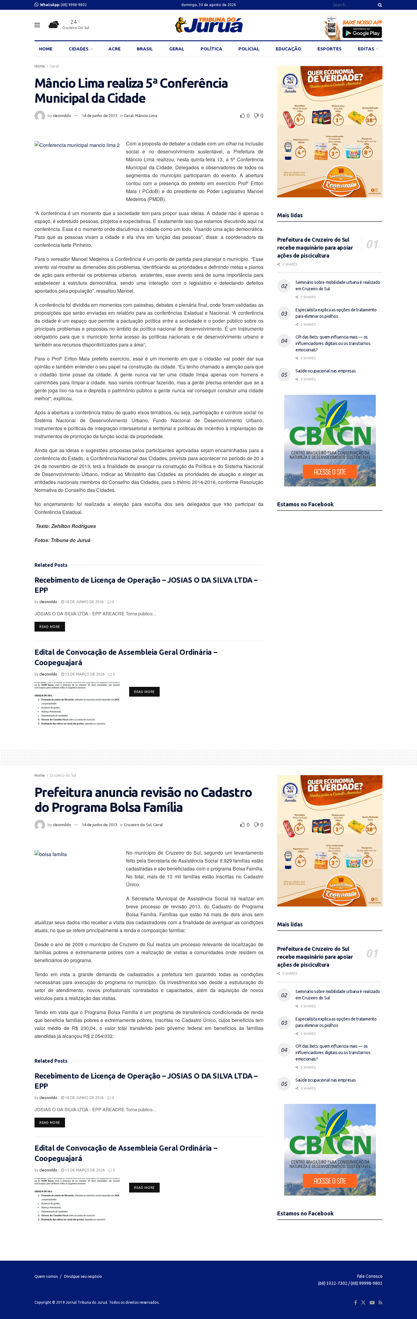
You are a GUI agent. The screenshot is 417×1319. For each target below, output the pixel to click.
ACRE (114, 48)
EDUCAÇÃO (288, 48)
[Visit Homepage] (209, 25)
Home (39, 66)
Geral (54, 66)
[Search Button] (379, 5)
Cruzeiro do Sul (63, 775)
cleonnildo (62, 115)
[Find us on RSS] (381, 1302)
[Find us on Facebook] (355, 1302)
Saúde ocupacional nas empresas (326, 370)
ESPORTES (329, 48)
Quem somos (46, 1276)
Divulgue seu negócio (83, 1276)
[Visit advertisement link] (330, 131)
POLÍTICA (211, 48)
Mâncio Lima (146, 115)
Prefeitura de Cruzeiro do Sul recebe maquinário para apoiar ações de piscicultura (315, 247)
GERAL (176, 48)
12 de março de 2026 (84, 674)
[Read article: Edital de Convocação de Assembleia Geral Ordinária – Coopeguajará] (77, 703)
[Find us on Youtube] (372, 1302)
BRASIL (145, 48)
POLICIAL (248, 48)
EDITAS (366, 48)
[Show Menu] (37, 25)
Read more (52, 626)
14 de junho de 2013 (99, 115)
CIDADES (79, 48)
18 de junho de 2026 (84, 602)
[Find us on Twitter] (363, 1302)
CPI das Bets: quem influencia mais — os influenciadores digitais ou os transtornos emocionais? (333, 343)
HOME (46, 48)
